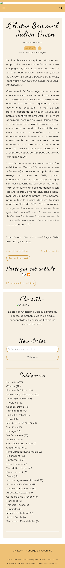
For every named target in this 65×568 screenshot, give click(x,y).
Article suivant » (50, 251)
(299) (14, 386)
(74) (18, 414)
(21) (15, 459)
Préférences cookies (48, 563)
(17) (16, 472)
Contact (24, 559)
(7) (16, 517)
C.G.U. (52, 559)
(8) (22, 496)
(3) (22, 521)
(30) (22, 423)
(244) (20, 390)
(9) (20, 492)
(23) (21, 443)
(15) (12, 476)
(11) (21, 484)
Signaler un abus (39, 559)
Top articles (12, 559)
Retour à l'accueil (18, 258)
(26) (17, 435)
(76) (17, 406)
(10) (21, 488)
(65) (13, 419)
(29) (14, 427)
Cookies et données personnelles (21, 563)
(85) (14, 402)
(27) (13, 431)
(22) (24, 451)
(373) (15, 382)
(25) (15, 439)
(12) (24, 480)
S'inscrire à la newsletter (21, 283)
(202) (22, 394)
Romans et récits (32, 42)
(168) (19, 398)
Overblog (46, 550)
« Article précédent (17, 251)
